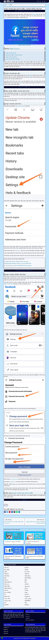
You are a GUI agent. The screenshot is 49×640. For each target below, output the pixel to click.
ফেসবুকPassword (14, 49)
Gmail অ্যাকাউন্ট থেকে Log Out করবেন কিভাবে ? (24, 11)
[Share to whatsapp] (17, 512)
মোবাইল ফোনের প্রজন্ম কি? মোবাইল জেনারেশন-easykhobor (16, 261)
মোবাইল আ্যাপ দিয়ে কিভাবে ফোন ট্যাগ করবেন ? (24, 270)
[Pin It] (10, 512)
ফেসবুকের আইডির (28, 75)
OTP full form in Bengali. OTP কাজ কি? (12, 541)
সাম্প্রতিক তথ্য (6, 627)
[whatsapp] (38, 1)
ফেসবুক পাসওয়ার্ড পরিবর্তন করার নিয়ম (12, 59)
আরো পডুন (24, 499)
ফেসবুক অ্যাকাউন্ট (35, 14)
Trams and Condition (30, 620)
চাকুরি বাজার (6, 633)
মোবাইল (6, 505)
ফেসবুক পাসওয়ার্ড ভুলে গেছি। (11, 53)
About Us (27, 614)
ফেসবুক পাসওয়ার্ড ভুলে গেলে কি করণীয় (22, 493)
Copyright (27, 618)
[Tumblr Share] (14, 512)
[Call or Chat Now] (2, 638)
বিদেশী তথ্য (6, 629)
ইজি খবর (27, 627)
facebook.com (17, 250)
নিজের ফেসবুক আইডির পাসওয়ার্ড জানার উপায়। (14, 55)
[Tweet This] (7, 512)
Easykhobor (33, 638)
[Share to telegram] (19, 512)
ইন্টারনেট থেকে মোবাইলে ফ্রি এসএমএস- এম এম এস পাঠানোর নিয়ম (18, 263)
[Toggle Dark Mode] (40, 1)
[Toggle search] (42, 1)
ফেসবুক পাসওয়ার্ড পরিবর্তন (8, 284)
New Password (12, 481)
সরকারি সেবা (6, 631)
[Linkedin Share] (12, 512)
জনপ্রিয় (21, 83)
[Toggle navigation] (45, 1)
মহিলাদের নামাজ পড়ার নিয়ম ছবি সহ (24, 69)
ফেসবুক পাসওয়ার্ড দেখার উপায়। (24, 45)
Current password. (14, 479)
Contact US (28, 616)
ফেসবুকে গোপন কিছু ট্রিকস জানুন (24, 87)
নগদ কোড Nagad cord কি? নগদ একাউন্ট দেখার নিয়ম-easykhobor (18, 265)
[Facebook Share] (5, 512)
